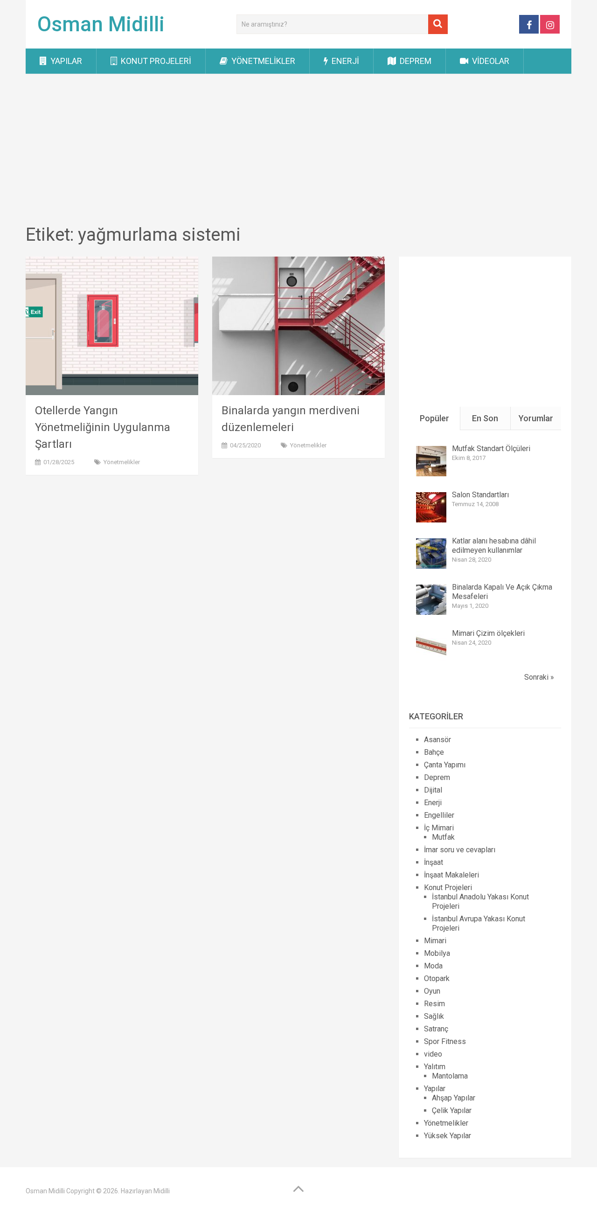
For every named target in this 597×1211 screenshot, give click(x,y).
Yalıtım (434, 1066)
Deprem (414, 61)
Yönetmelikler (262, 61)
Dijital (433, 790)
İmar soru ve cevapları (459, 849)
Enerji (344, 61)
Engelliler (439, 815)
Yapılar (65, 61)
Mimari (435, 940)
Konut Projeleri (155, 61)
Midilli (161, 1191)
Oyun (432, 991)
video (433, 1054)
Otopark (437, 978)
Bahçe (434, 752)
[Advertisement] (298, 150)
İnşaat (433, 862)
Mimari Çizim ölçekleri (488, 633)
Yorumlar (536, 418)
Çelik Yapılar (452, 1110)
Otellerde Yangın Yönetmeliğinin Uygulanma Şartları (102, 427)
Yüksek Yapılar (447, 1135)
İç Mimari (439, 827)
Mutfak (443, 837)
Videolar (489, 61)
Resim (434, 1003)
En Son (485, 418)
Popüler (434, 418)
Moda (433, 965)
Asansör (437, 739)
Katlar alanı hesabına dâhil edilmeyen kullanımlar (494, 545)
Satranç (436, 1028)
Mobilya (437, 953)
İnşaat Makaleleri (451, 874)
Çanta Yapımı (444, 764)
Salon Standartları (480, 494)
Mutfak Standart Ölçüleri (491, 448)
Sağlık (434, 1016)
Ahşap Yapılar (453, 1097)
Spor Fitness (445, 1041)
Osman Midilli (101, 24)
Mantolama (450, 1076)
